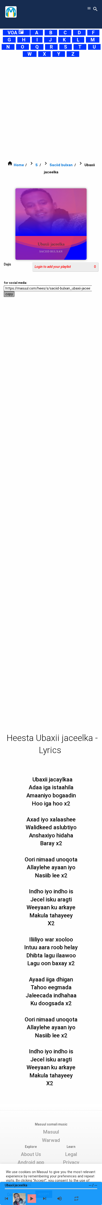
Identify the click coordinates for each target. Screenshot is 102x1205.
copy (9, 294)
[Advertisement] (51, 109)
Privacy (71, 1162)
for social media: (15, 283)
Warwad (51, 1140)
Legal (71, 1154)
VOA (16, 32)
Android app (31, 1162)
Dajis (7, 264)
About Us (31, 1154)
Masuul (51, 1132)
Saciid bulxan (61, 165)
